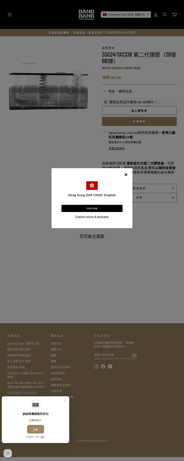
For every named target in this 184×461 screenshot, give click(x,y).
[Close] (126, 174)
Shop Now (92, 208)
